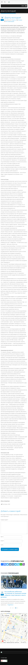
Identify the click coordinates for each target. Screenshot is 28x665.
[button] (23, 5)
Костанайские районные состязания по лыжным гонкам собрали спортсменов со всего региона (13, 594)
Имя (2, 536)
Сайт (2, 544)
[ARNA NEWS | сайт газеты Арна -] (14, 2)
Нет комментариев (10, 21)
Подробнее (10, 604)
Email (2, 540)
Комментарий (4, 519)
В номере (20, 20)
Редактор (14, 20)
